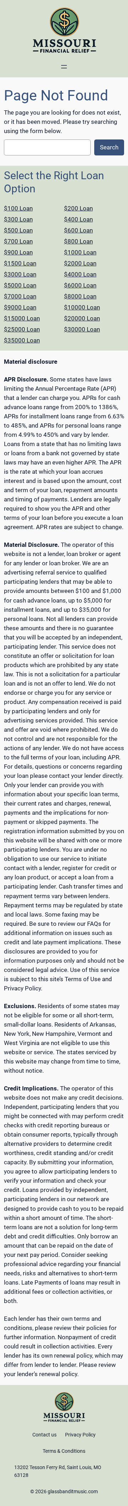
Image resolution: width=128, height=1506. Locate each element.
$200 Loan (78, 208)
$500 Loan (18, 230)
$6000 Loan (80, 285)
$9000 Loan (20, 307)
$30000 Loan (82, 329)
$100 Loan (18, 208)
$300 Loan (18, 219)
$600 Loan (78, 230)
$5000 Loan (20, 285)
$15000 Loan (22, 318)
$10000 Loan (82, 307)
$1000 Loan (80, 252)
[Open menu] (64, 66)
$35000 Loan (22, 340)
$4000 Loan (80, 274)
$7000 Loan (20, 296)
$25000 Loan (22, 329)
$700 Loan (18, 241)
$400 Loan (78, 219)
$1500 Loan (20, 263)
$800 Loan (78, 241)
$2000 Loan (80, 263)
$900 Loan (18, 252)
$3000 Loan (20, 274)
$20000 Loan (82, 318)
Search (109, 147)
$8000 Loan (80, 296)
